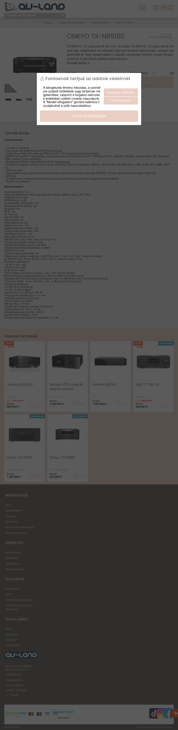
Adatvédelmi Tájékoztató (120, 92)
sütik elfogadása (89, 115)
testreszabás (121, 100)
